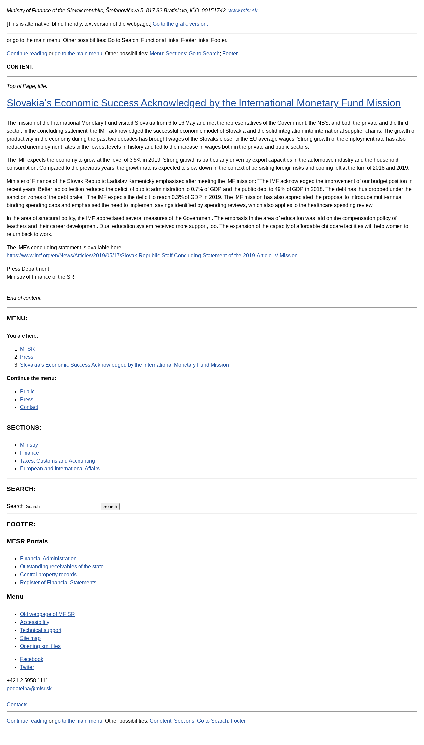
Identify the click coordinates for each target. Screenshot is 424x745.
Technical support (40, 630)
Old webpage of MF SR (47, 614)
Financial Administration (48, 558)
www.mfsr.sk (242, 10)
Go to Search (204, 53)
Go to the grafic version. (180, 24)
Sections (176, 53)
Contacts (17, 704)
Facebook (31, 659)
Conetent (160, 721)
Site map (30, 638)
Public (27, 391)
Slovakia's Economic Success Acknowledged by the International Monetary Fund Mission (204, 102)
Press (26, 399)
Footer (229, 53)
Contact (29, 407)
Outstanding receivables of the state (62, 566)
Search (15, 506)
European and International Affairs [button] (60, 468)
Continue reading (27, 53)
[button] (110, 506)
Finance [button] (29, 453)
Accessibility (34, 622)
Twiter (27, 667)
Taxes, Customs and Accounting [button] (57, 461)
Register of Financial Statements (58, 582)
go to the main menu (78, 53)
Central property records (48, 574)
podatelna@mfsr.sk (29, 688)
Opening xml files (40, 646)
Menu (156, 53)
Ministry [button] (29, 445)
